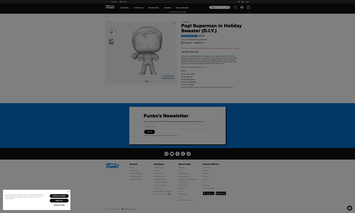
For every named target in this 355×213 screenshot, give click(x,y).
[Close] (68, 191)
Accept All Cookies (59, 196)
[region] (36, 199)
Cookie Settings (59, 205)
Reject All (59, 201)
